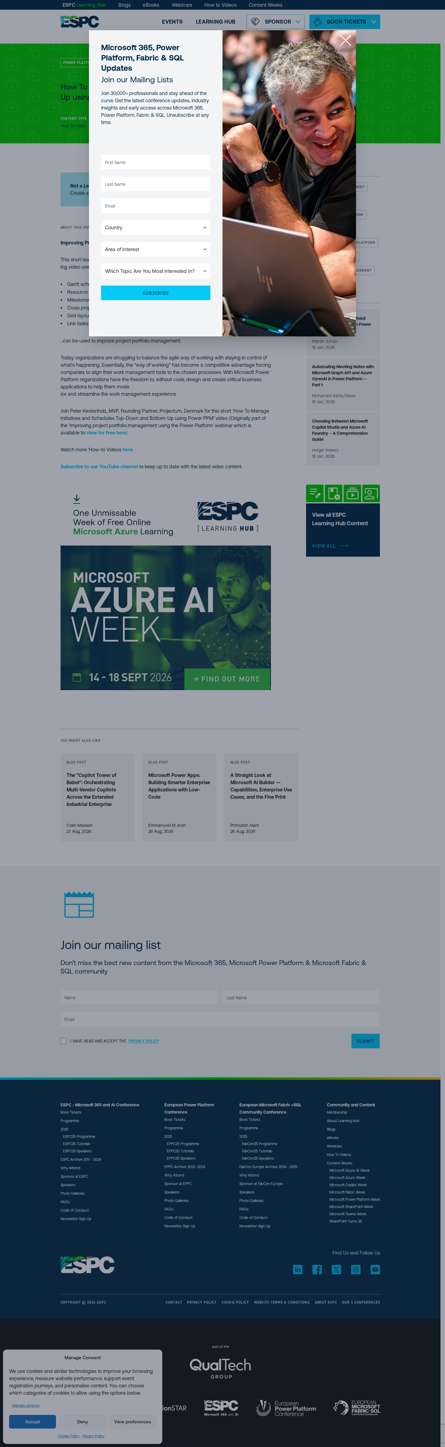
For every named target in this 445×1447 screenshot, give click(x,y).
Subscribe (155, 293)
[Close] (345, 40)
